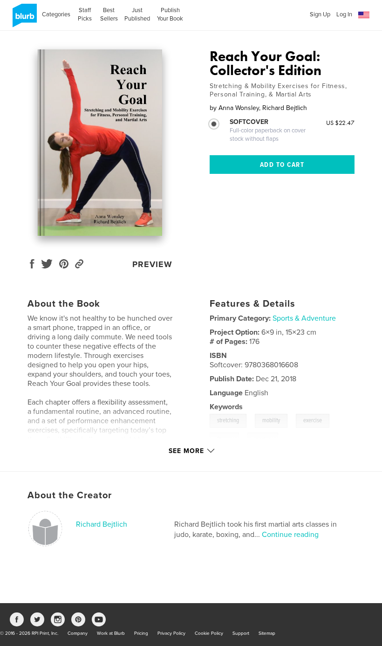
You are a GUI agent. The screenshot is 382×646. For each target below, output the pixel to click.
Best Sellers (109, 14)
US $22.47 (340, 122)
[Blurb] (23, 19)
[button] (363, 15)
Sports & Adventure (304, 318)
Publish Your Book (170, 14)
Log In (344, 14)
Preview (152, 264)
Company (78, 633)
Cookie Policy (209, 633)
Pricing (141, 633)
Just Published (137, 14)
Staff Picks (85, 14)
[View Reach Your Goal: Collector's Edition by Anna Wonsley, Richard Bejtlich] (100, 142)
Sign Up (320, 14)
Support (240, 633)
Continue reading (290, 534)
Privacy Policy (171, 633)
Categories (56, 14)
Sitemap (267, 633)
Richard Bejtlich (101, 524)
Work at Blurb (111, 633)
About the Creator (69, 495)
